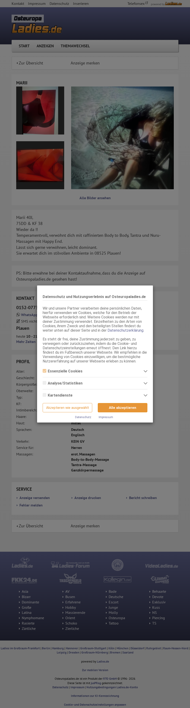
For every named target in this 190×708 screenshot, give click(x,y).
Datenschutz (83, 417)
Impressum (106, 417)
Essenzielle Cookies (65, 371)
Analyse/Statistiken (65, 383)
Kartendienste (60, 395)
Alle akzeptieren (122, 408)
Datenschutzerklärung (125, 330)
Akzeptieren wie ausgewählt (67, 408)
